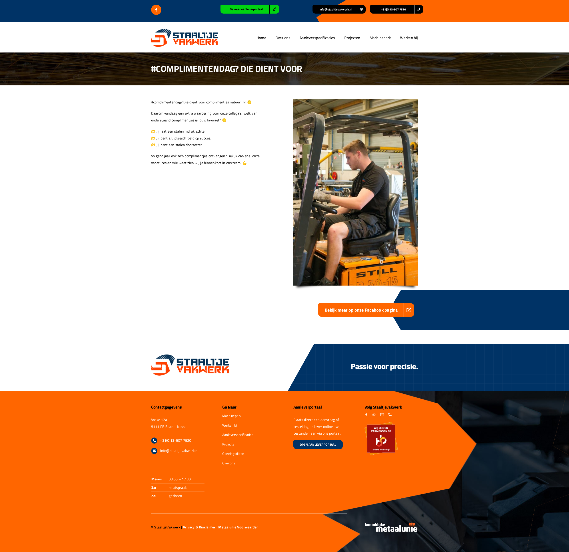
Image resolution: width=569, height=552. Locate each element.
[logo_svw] (184, 30)
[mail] (382, 414)
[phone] (390, 414)
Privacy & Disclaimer (199, 527)
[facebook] (156, 10)
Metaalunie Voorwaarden (238, 527)
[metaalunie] (391, 523)
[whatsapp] (374, 414)
